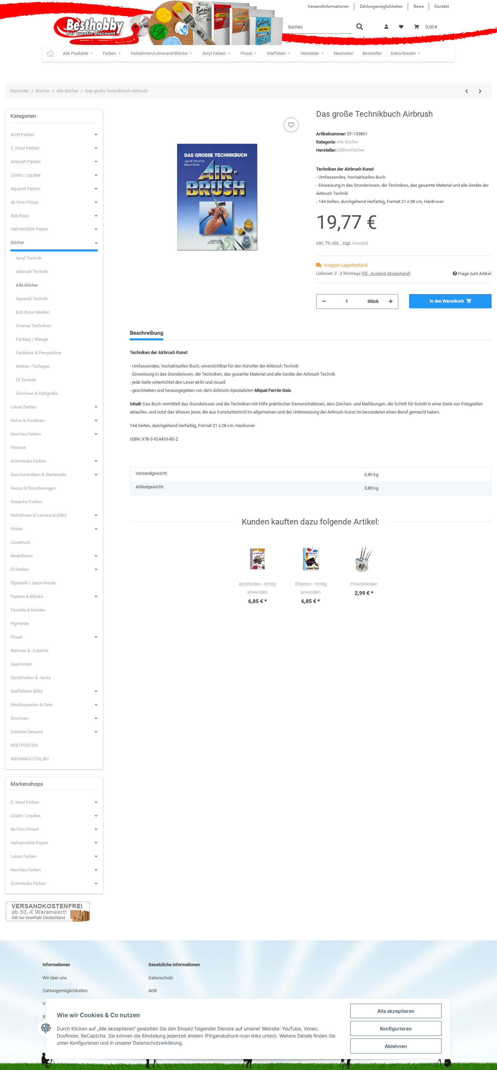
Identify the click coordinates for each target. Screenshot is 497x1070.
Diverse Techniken (33, 325)
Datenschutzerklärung (157, 1043)
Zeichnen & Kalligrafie (36, 393)
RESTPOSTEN (24, 745)
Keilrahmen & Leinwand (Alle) (38, 515)
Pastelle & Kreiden (27, 609)
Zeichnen (19, 718)
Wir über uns (55, 977)
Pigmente (19, 623)
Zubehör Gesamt (26, 731)
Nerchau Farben (25, 434)
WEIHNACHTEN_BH (29, 758)
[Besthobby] (88, 27)
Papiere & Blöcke (26, 596)
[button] (386, 27)
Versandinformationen (328, 6)
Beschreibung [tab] (146, 333)
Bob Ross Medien (32, 312)
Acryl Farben (22, 134)
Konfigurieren (396, 1028)
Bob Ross (19, 215)
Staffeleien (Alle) (26, 691)
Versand (360, 243)
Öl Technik (26, 379)
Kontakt (441, 6)
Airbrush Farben (25, 161)
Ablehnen (396, 1046)
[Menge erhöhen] (390, 301)
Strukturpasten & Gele (31, 704)
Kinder (16, 528)
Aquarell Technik (32, 298)
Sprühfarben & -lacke (30, 677)
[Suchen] (359, 27)
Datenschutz (160, 977)
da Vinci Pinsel (24, 202)
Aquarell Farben (25, 188)
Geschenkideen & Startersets (38, 474)
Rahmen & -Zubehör (29, 650)
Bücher (17, 242)
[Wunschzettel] (401, 27)
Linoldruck (20, 542)
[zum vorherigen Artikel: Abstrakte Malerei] (466, 91)
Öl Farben (19, 569)
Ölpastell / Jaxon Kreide (33, 582)
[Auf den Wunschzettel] (291, 124)
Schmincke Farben (28, 461)
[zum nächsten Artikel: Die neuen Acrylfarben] (480, 91)
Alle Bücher (347, 141)
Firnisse (18, 447)
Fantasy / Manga (32, 339)
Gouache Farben (26, 501)
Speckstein (21, 664)
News (418, 6)
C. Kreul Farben (24, 148)
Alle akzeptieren (396, 1011)
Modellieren (21, 555)
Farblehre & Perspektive (38, 352)
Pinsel (16, 637)
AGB (152, 990)
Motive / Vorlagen (32, 366)
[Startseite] (50, 53)
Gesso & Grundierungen (33, 488)
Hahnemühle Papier (29, 228)
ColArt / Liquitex (25, 175)
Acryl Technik (29, 258)
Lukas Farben (23, 406)
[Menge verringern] (323, 301)
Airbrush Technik (32, 271)
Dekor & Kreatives (27, 420)
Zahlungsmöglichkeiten (381, 6)
